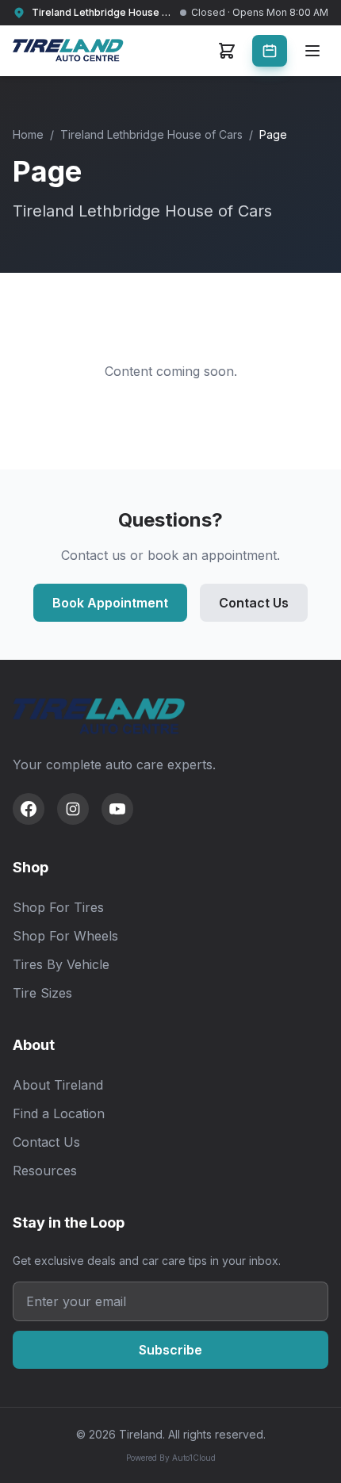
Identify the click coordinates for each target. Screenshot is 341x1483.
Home (28, 134)
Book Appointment (110, 603)
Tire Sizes (42, 993)
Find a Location (59, 1113)
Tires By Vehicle (61, 964)
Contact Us (254, 603)
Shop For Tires (58, 907)
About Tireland (58, 1085)
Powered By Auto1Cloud (171, 1457)
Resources (45, 1170)
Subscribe (170, 1350)
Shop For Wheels (65, 936)
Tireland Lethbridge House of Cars (151, 134)
